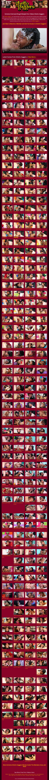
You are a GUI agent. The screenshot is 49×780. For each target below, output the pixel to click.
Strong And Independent (29, 211)
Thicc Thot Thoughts (41, 417)
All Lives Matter (28, 547)
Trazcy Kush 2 (16, 701)
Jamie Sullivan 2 (28, 761)
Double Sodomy (5, 519)
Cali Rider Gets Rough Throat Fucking (33, 775)
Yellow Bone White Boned (42, 100)
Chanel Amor (27, 744)
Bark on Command (28, 519)
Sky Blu (3, 658)
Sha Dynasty (39, 632)
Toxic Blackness (28, 528)
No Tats (38, 494)
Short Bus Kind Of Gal (29, 434)
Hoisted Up (27, 555)
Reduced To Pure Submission (41, 143)
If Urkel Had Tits (40, 615)
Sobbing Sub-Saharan (6, 391)
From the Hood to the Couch (29, 100)
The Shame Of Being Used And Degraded (29, 160)
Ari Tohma (39, 744)
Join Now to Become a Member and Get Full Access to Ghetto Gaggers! (24, 24)
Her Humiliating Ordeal (18, 126)
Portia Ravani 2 (39, 718)
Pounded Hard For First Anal (29, 297)
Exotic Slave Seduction (29, 177)
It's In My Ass (27, 615)
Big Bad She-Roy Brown (18, 589)
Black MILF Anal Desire (18, 203)
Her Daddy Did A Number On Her (6, 323)
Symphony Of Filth (5, 126)
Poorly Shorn (39, 555)
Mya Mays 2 (27, 658)
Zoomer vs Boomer (6, 331)
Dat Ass (15, 442)
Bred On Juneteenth (17, 263)
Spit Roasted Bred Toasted (18, 254)
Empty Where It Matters (6, 109)
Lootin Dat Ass (5, 92)
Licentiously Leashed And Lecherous (6, 340)
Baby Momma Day (28, 271)
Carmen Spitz (16, 624)
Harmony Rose (39, 675)
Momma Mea (16, 425)
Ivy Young (15, 649)
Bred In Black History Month (6, 220)
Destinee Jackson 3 (6, 641)
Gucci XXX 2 (4, 649)
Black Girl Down (17, 572)
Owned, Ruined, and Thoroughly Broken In (29, 143)
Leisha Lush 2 (4, 632)
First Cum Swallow (28, 564)
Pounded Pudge (28, 477)
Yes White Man (39, 564)
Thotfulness (4, 237)
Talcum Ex (16, 468)
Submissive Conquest (18, 177)
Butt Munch (39, 228)
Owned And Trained (29, 572)
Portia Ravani (4, 761)
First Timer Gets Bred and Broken (41, 280)
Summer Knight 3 (40, 692)
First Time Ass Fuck (17, 374)
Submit (26, 246)
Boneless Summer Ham (41, 348)
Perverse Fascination (18, 143)
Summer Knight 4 (17, 666)
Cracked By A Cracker (18, 348)
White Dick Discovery (6, 442)
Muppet (38, 263)
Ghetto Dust (27, 460)
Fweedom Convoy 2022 (18, 391)
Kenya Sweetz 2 (5, 744)
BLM (3, 547)
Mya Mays (39, 666)
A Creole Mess (39, 126)
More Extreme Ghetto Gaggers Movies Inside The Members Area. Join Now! (24, 765)
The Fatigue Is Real (40, 109)
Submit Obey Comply (18, 383)
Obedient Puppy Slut (40, 74)
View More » (32, 57)
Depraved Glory (28, 151)
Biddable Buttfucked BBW (30, 331)
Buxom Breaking (28, 451)
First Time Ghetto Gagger (30, 485)
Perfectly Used (28, 126)
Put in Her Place (17, 109)
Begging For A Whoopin (6, 305)
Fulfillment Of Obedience (7, 177)
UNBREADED (39, 340)
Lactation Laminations (6, 417)
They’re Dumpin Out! (29, 66)
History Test (39, 477)
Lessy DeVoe (39, 658)
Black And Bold (39, 169)
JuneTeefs (16, 547)
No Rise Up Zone (40, 572)
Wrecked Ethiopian (40, 365)
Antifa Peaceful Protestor (30, 538)
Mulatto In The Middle (18, 460)
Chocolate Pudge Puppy (29, 203)
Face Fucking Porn (40, 774)
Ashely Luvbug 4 (28, 632)
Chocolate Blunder (17, 581)
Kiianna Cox (16, 761)
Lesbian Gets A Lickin (41, 485)
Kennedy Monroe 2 (17, 735)
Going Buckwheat (40, 581)
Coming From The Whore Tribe (41, 186)
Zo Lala (26, 641)
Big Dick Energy (40, 538)
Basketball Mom (40, 254)
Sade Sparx (27, 624)
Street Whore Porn (32, 774)
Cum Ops (27, 83)
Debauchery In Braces (41, 177)
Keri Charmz (27, 726)
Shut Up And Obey (5, 581)
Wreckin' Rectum (17, 169)
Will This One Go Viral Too (7, 211)
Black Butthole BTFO (18, 280)
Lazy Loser (27, 468)
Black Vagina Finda (40, 194)
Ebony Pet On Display (41, 323)
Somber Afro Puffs (5, 83)
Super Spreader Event (29, 442)
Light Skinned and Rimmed (42, 598)
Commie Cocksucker (18, 538)
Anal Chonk (4, 357)
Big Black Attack (40, 434)
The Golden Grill (28, 494)
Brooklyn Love (28, 735)
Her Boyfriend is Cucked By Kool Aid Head (29, 314)
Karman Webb (5, 701)
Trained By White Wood (41, 502)
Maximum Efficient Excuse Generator (41, 460)
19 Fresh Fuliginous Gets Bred (28, 280)
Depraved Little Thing (41, 117)
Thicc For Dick (39, 288)
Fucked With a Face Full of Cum (29, 254)
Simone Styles (16, 684)
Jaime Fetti (27, 709)
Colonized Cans (17, 408)
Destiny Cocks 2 (5, 752)
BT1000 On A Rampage (29, 598)
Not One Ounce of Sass (41, 607)
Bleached (27, 417)
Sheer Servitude (40, 211)
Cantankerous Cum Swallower (18, 477)
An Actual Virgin (5, 451)
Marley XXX (39, 735)
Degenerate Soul (17, 160)
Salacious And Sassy (17, 357)
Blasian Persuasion (17, 434)
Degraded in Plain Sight (29, 109)
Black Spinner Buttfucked (41, 297)
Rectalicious (27, 220)
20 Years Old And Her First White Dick (18, 323)
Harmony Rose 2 (40, 649)
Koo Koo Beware (5, 528)
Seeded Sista (16, 297)
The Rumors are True (41, 589)
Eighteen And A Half (40, 451)
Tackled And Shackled (6, 408)
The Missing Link (28, 581)
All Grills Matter (28, 400)
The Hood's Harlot (40, 83)
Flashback (15, 331)
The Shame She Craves (18, 117)
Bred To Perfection (29, 288)
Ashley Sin (16, 658)
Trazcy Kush (27, 701)
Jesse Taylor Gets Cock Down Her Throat (17, 775)
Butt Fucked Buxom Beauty (29, 340)
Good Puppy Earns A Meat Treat (18, 340)
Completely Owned (6, 143)
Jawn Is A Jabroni (17, 400)
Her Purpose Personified (41, 519)
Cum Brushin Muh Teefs (41, 391)
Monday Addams (28, 92)
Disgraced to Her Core (6, 117)
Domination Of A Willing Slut (41, 151)
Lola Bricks (16, 692)
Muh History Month (29, 391)
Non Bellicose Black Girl (29, 589)
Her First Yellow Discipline (7, 572)
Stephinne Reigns (5, 692)
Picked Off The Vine (6, 538)
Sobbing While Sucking (18, 417)
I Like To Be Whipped (18, 615)
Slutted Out (16, 211)
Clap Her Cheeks (5, 288)
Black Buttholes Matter (18, 288)
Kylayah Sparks (39, 641)
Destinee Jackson (5, 684)
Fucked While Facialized (6, 254)
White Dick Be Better (41, 383)
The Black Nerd (17, 598)
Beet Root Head (5, 598)
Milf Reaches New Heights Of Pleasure (18, 194)
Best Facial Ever (17, 246)
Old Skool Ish (16, 555)
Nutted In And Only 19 (6, 297)
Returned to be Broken (6, 100)
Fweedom (16, 494)
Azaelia (3, 709)
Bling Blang (27, 408)
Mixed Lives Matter (6, 468)
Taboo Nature (28, 169)
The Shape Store (17, 83)
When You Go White (6, 460)
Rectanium (39, 408)
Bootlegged (4, 400)
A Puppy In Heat (28, 194)
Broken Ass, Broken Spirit (7, 434)
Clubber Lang (4, 314)
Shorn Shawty (4, 383)
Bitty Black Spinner (28, 425)
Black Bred (16, 305)
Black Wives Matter (17, 528)
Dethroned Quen (17, 134)
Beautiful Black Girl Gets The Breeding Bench (16, 237)
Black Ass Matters (5, 477)
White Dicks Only (28, 348)
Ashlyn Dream (39, 726)
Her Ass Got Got (40, 468)
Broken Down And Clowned (29, 383)
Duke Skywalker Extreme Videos (21, 774)
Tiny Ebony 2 (39, 701)
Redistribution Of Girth (41, 374)
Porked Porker (16, 365)
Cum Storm (4, 66)
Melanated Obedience (29, 357)
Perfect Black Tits (28, 374)
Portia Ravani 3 (28, 718)
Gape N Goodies (40, 442)
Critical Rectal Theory (6, 425)
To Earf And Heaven (17, 519)
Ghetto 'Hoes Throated (9, 774)
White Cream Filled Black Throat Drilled (40, 246)
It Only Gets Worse (28, 305)
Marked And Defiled (40, 134)
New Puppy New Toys (18, 228)
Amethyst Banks (5, 624)
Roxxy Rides (39, 624)
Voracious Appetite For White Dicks (7, 151)
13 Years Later (39, 400)
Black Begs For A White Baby (29, 263)
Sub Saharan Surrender (6, 348)
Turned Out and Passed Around (6, 134)
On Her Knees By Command (29, 134)
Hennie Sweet (27, 692)
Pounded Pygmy (28, 365)
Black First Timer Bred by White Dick (18, 271)
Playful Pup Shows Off (6, 228)
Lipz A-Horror (16, 744)
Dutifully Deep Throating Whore (7, 203)
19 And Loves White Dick (7, 374)
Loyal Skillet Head (17, 564)
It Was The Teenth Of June (18, 451)
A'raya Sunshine (17, 752)
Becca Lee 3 (39, 752)
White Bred (39, 314)
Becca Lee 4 (4, 735)
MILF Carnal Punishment (30, 186)
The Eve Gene (5, 494)
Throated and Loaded (18, 92)
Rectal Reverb (39, 220)
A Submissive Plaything (6, 186)
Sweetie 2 (15, 726)
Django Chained (17, 607)
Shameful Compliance (41, 160)
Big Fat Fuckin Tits (5, 246)
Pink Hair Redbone (5, 280)
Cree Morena (27, 684)
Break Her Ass (28, 511)
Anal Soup (38, 331)
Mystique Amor (28, 752)
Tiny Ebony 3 (39, 684)
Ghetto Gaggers (7, 16)
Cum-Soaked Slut (17, 100)
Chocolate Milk (39, 357)
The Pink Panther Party (29, 74)
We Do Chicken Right (6, 589)
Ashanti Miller (16, 632)
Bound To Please (5, 169)
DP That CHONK (40, 511)
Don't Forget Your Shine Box (29, 323)
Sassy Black (4, 263)
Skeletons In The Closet (41, 305)
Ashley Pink (16, 718)
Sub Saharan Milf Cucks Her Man (17, 314)
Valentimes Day (5, 485)
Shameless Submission (6, 194)
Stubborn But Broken (18, 485)
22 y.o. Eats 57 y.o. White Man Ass (40, 425)
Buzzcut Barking (28, 228)
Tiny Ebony (16, 709)
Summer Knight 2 (40, 709)
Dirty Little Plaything (6, 160)
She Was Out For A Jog (41, 547)
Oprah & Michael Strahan (30, 607)
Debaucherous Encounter (18, 151)
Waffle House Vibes (6, 271)
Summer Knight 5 (5, 666)
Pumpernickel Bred (17, 220)
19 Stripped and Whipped (41, 271)
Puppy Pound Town (17, 186)
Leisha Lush (16, 641)
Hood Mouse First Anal (6, 365)
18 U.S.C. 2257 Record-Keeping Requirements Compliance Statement (24, 778)
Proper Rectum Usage (41, 203)
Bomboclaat (27, 502)
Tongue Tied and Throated (41, 92)
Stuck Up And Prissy (6, 502)
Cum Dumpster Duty (41, 66)
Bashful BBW (39, 237)
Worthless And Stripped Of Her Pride (30, 117)
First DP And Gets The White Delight (29, 237)
